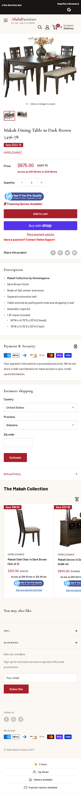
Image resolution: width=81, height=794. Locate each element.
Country (9, 399)
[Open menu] (6, 20)
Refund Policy (12, 474)
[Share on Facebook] (53, 252)
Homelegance (13, 152)
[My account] (47, 27)
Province (9, 416)
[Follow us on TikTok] (20, 719)
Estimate (15, 457)
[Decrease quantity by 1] (22, 182)
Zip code (9, 434)
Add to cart (40, 213)
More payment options (40, 234)
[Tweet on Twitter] (67, 252)
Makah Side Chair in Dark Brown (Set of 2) (27, 561)
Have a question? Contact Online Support (29, 239)
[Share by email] (74, 252)
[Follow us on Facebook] (6, 719)
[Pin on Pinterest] (60, 252)
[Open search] (40, 27)
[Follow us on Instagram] (13, 719)
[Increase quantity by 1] (42, 182)
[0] (55, 27)
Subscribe (16, 689)
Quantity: (9, 182)
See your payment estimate (29, 590)
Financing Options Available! (25, 204)
